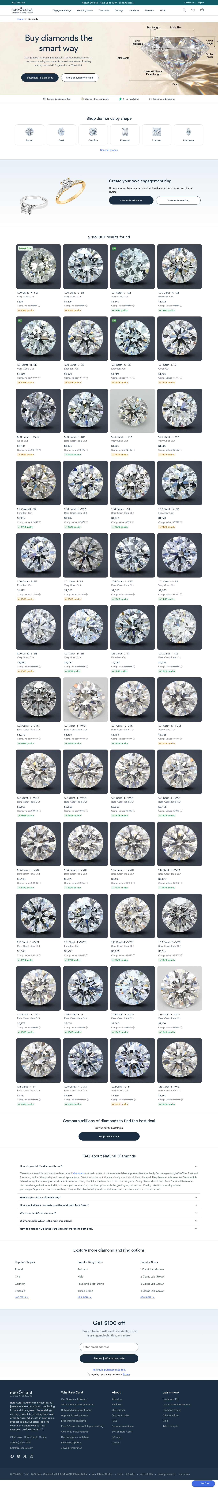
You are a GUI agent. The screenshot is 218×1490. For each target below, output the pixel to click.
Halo (80, 1276)
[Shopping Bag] (202, 10)
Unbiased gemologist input (76, 1409)
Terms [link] (126, 1374)
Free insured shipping (73, 1420)
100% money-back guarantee (77, 1404)
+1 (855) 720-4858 (20, 1442)
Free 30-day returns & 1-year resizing (82, 1426)
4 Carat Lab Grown (152, 1291)
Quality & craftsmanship (74, 1431)
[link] (18, 2)
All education (170, 1415)
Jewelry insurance (71, 1447)
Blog (165, 1420)
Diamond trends (172, 1409)
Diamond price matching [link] (75, 1437)
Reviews (116, 1404)
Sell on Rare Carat (122, 1431)
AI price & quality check (74, 1415)
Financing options (71, 1442)
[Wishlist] (193, 10)
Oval (18, 1276)
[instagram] (31, 1456)
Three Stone (85, 1291)
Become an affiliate (123, 1426)
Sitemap (116, 1437)
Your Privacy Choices (102, 1474)
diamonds (79, 1173)
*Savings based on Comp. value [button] (174, 1474)
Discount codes (120, 1415)
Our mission (119, 1409)
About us (117, 1399)
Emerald (20, 1291)
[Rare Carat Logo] (22, 11)
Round (19, 1269)
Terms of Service (126, 1474)
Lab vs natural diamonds (176, 1404)
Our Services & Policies (74, 1399)
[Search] (184, 10)
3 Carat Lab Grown (152, 1283)
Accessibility (146, 1474)
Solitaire (83, 1269)
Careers (116, 1442)
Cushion (20, 1283)
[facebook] (12, 1456)
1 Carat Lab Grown (152, 1269)
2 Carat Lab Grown (152, 1276)
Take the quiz (170, 1426)
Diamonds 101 (170, 1399)
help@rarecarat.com (21, 1447)
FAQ (114, 1420)
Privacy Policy (80, 1474)
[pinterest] (18, 1456)
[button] (109, 1166)
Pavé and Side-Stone (91, 1283)
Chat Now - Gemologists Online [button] (28, 1437)
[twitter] (25, 1456)
